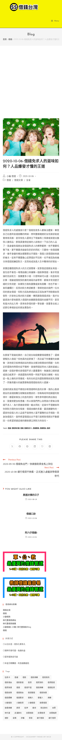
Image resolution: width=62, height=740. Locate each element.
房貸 (18, 708)
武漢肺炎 (18, 713)
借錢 (10, 39)
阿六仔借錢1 (31, 533)
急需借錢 (43, 703)
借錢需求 (20, 698)
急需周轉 (8, 708)
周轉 (49, 698)
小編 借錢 (11, 176)
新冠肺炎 (44, 708)
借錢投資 (51, 687)
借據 (9, 428)
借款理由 (8, 682)
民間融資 (53, 713)
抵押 (26, 708)
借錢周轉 (39, 687)
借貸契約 (39, 682)
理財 (6, 718)
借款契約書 (16, 428)
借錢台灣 (6, 610)
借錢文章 (18, 180)
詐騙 (23, 718)
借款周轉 (34, 677)
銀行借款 (40, 718)
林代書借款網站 (9, 620)
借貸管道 (51, 682)
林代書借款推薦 (9, 623)
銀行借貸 (52, 718)
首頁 (5, 39)
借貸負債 (8, 687)
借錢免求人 (28, 428)
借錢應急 (36, 428)
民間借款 (29, 713)
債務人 (30, 698)
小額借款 (6, 616)
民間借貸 (41, 713)
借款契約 (45, 677)
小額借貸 (20, 703)
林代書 (7, 713)
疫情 (14, 718)
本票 (54, 708)
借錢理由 (43, 428)
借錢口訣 (31, 514)
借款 (24, 677)
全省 (28, 180)
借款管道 (20, 682)
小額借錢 (31, 703)
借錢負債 (43, 693)
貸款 (30, 718)
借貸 (30, 682)
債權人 (40, 698)
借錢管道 (31, 693)
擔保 (48, 428)
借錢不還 (28, 687)
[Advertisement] (31, 85)
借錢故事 (8, 693)
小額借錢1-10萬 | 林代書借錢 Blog (17, 627)
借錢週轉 (8, 698)
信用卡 (7, 677)
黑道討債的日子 (31, 495)
